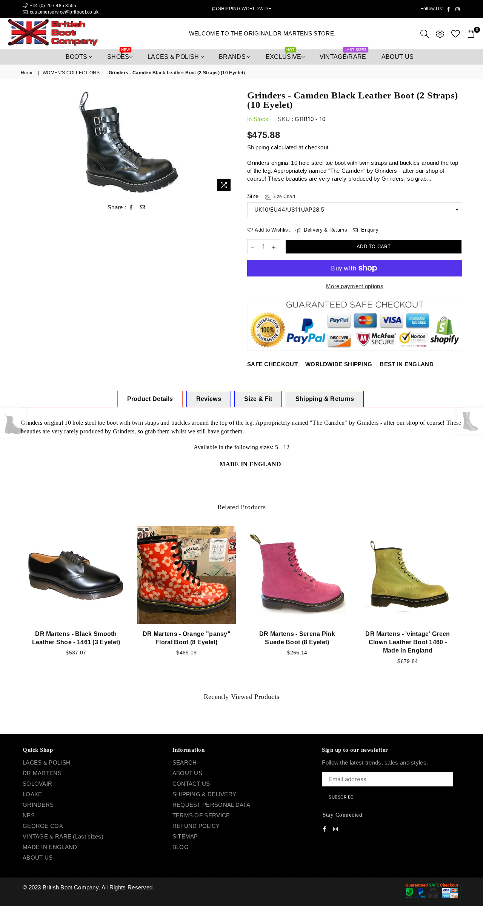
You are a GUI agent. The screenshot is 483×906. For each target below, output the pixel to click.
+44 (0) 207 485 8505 (52, 5)
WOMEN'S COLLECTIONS (71, 72)
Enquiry (369, 230)
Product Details (150, 399)
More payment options (354, 286)
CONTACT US (191, 783)
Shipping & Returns (324, 399)
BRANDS (233, 57)
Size (271, 196)
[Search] (424, 33)
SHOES (118, 54)
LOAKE (32, 794)
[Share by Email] (142, 207)
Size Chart (283, 196)
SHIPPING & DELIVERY (204, 794)
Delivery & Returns (324, 230)
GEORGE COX (43, 826)
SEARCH (184, 762)
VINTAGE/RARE (343, 54)
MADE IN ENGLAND (50, 847)
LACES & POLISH (174, 57)
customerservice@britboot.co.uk (64, 12)
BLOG (180, 847)
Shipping (258, 147)
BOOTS (77, 57)
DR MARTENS (42, 773)
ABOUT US (37, 857)
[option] (128, 143)
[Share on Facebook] (131, 207)
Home (27, 72)
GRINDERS (38, 805)
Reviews (208, 399)
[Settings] (440, 33)
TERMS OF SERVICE (201, 815)
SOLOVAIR (37, 783)
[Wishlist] (456, 33)
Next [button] (470, 604)
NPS (29, 815)
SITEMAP (185, 836)
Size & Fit (258, 399)
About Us (397, 57)
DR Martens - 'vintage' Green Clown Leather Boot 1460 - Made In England (407, 642)
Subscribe (341, 797)
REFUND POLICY (196, 826)
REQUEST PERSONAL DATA (211, 805)
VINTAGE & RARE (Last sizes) (63, 836)
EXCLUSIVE (283, 54)
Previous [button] (12, 604)
